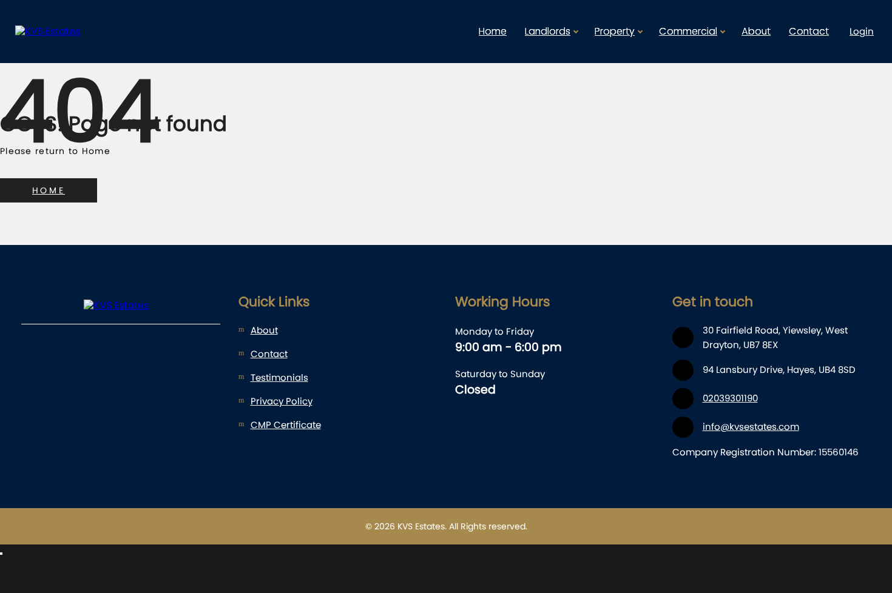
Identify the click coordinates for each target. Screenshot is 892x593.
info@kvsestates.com (751, 426)
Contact (809, 31)
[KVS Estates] (72, 31)
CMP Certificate (286, 424)
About (756, 31)
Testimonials (279, 377)
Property (615, 31)
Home (493, 31)
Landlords (547, 31)
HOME (48, 190)
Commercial (688, 31)
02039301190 (730, 398)
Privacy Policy (282, 401)
